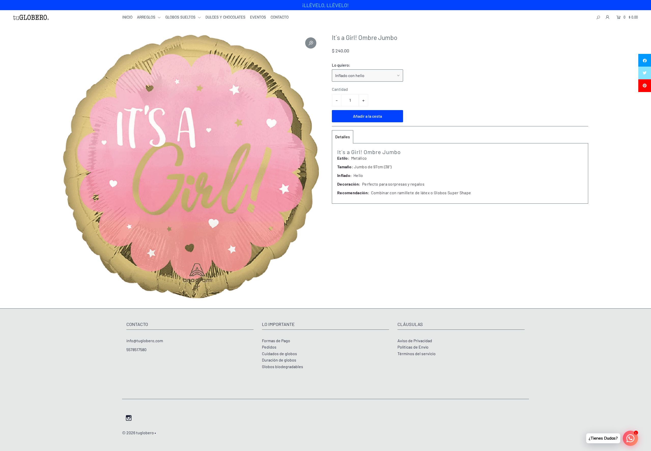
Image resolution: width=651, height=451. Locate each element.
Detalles (342, 136)
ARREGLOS (146, 17)
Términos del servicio (416, 353)
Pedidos (269, 346)
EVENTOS (258, 17)
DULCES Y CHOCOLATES (225, 17)
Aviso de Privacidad (414, 340)
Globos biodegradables (282, 366)
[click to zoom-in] (310, 43)
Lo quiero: (341, 65)
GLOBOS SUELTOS (181, 17)
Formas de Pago (276, 340)
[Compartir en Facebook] (644, 60)
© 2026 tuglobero (138, 432)
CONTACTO (280, 17)
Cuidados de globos (279, 353)
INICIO (127, 17)
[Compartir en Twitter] (644, 73)
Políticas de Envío (412, 346)
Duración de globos (279, 359)
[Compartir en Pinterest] (644, 85)
